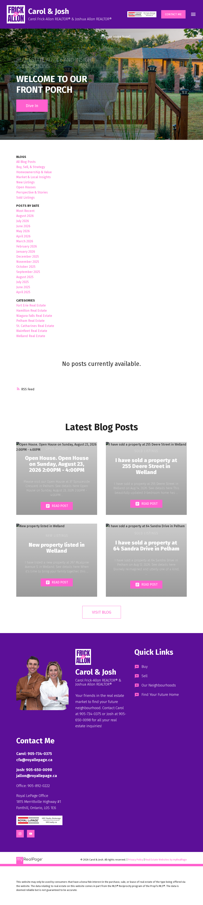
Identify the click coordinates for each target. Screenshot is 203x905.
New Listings (25, 182)
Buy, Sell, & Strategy (30, 167)
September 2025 (28, 272)
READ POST (60, 506)
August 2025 (25, 277)
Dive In (32, 105)
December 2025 (27, 256)
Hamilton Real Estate (31, 310)
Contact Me (173, 14)
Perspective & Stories (32, 192)
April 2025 (23, 292)
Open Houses (26, 187)
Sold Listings (25, 197)
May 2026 (23, 231)
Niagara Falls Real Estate (34, 316)
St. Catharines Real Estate (35, 326)
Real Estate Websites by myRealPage (166, 859)
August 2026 (25, 216)
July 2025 (22, 282)
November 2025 (27, 262)
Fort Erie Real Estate (31, 305)
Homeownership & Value (34, 172)
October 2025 (25, 267)
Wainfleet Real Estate (31, 331)
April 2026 (23, 236)
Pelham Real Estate (30, 321)
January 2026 (25, 251)
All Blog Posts (26, 162)
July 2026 (22, 221)
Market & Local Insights (33, 177)
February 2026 (26, 246)
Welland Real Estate (30, 336)
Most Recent (25, 211)
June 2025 (23, 287)
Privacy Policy (135, 859)
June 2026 (23, 226)
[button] (141, 14)
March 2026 (24, 241)
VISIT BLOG (101, 612)
